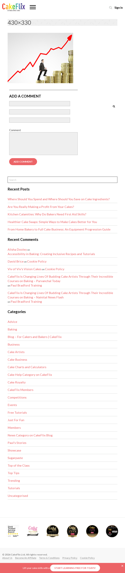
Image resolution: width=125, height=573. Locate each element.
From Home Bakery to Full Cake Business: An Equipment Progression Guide (59, 229)
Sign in (118, 7)
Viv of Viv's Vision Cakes (24, 269)
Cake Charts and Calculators (27, 367)
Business (14, 344)
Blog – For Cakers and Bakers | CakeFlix (35, 337)
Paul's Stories (17, 442)
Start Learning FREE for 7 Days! (75, 567)
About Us (7, 557)
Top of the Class (19, 465)
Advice (12, 321)
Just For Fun (16, 420)
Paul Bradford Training (26, 285)
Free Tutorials (17, 412)
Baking (12, 329)
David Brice (16, 261)
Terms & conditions (49, 557)
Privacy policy (69, 557)
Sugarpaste (15, 458)
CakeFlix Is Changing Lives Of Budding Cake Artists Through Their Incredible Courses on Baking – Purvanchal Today (60, 279)
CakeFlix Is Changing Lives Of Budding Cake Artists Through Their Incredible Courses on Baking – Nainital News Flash (60, 295)
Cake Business (17, 359)
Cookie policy (87, 557)
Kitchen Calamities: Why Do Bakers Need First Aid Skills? (47, 214)
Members (14, 427)
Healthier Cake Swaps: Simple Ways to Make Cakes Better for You (52, 222)
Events (12, 405)
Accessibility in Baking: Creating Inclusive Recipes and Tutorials (51, 254)
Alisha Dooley (17, 249)
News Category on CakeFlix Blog (30, 435)
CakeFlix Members (20, 390)
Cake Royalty (17, 382)
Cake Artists (16, 352)
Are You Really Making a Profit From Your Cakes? (41, 207)
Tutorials (14, 488)
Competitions (17, 397)
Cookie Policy (36, 261)
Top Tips (13, 473)
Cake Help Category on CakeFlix (30, 374)
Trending (14, 480)
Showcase (14, 450)
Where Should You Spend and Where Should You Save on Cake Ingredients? (59, 199)
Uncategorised (18, 495)
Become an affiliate (25, 557)
